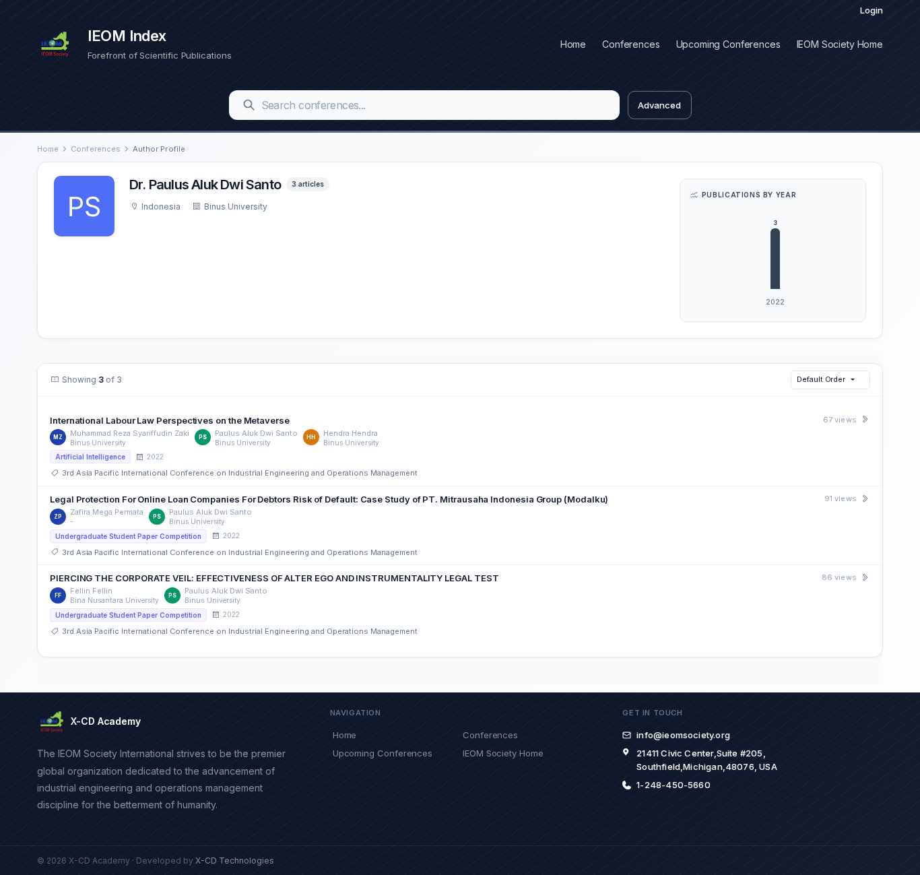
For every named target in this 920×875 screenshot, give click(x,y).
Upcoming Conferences (728, 44)
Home (573, 44)
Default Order (821, 379)
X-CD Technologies (234, 860)
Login (871, 10)
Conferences (630, 44)
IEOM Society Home (840, 44)
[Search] (249, 105)
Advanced (659, 105)
